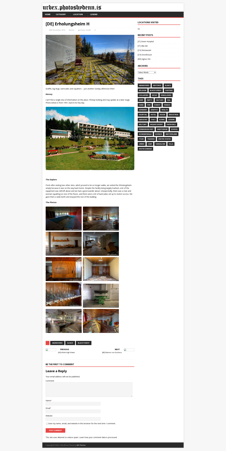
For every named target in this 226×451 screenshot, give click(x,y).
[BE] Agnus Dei (144, 59)
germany (81, 30)
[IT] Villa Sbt (143, 46)
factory (159, 100)
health (88, 30)
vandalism (160, 144)
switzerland (171, 134)
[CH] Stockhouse (145, 54)
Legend (93, 14)
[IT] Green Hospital (146, 41)
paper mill (171, 124)
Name (48, 400)
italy (153, 119)
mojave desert (156, 124)
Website (49, 415)
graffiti (154, 110)
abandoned (57, 343)
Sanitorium (162, 129)
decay (154, 95)
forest (157, 105)
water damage (145, 149)
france (167, 105)
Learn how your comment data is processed (98, 437)
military (143, 124)
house (162, 115)
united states (164, 139)
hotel (153, 115)
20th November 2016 (57, 30)
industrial (174, 115)
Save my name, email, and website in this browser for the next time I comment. (82, 423)
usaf (150, 144)
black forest (83, 343)
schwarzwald (145, 134)
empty (149, 100)
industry (143, 119)
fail (169, 100)
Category (61, 14)
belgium (142, 90)
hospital (143, 115)
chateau (169, 90)
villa (171, 144)
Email (48, 408)
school (174, 129)
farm (141, 105)
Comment (50, 381)
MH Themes (81, 445)
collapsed (143, 95)
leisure (171, 119)
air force (157, 85)
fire (149, 105)
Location (78, 14)
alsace (70, 343)
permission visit (146, 129)
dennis (71, 30)
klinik (162, 119)
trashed (151, 139)
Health (165, 110)
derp (141, 100)
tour (141, 139)
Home (47, 14)
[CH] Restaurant (144, 50)
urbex (141, 144)
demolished (166, 95)
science (158, 134)
